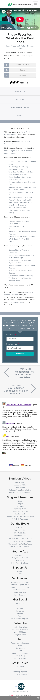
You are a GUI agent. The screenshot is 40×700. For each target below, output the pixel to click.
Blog (20, 501)
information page (16, 302)
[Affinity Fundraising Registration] (21, 686)
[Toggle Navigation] (35, 3)
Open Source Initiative (20, 590)
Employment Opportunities (20, 587)
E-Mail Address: (12, 344)
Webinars (20, 506)
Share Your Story (20, 592)
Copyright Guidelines (20, 653)
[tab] (20, 91)
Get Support (20, 648)
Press (20, 669)
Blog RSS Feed (20, 634)
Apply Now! (27, 695)
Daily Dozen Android (20, 558)
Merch (20, 574)
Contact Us (20, 666)
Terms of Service (20, 658)
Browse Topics (20, 482)
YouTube (20, 613)
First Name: (11, 335)
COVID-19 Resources (20, 519)
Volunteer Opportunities (20, 582)
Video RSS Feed (20, 632)
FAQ (20, 650)
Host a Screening (20, 595)
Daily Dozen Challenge (20, 563)
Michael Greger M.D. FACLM (15, 46)
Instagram (20, 611)
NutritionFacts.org (22, 4)
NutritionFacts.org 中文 (20, 618)
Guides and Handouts (20, 511)
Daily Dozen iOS (20, 555)
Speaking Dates (20, 509)
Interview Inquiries (20, 674)
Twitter (20, 606)
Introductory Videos (20, 485)
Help (20, 645)
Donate (20, 571)
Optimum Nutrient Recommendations (20, 516)
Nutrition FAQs (20, 514)
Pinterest (20, 608)
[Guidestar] (16, 686)
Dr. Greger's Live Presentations (20, 490)
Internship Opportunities (20, 584)
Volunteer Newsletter (20, 629)
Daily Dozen (20, 560)
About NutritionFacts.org (20, 643)
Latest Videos (20, 487)
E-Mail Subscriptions (20, 627)
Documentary (20, 492)
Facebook (20, 603)
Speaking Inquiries (20, 671)
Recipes (20, 503)
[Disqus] (20, 427)
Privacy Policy (20, 656)
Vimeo (20, 616)
